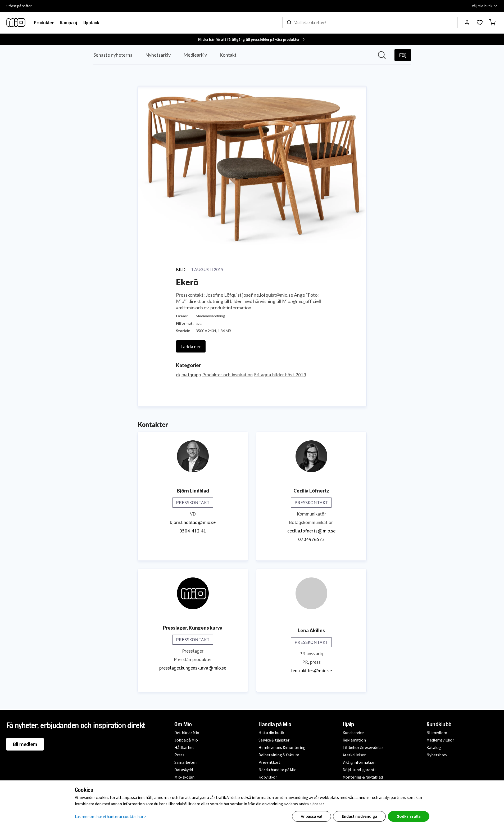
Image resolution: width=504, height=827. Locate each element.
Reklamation (354, 740)
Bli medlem (25, 744)
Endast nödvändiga (359, 816)
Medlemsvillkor (440, 740)
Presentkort (269, 762)
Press (179, 754)
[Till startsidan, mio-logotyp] (15, 22)
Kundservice (353, 732)
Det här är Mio (186, 732)
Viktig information (359, 762)
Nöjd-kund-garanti (359, 769)
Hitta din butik (271, 732)
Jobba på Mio (186, 740)
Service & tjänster (273, 740)
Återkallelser (354, 754)
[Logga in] (467, 22)
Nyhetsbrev (436, 754)
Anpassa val (311, 816)
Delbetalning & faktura (278, 754)
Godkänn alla (408, 816)
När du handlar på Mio (277, 769)
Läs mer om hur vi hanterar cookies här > (111, 816)
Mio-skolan (184, 777)
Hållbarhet (184, 747)
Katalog (433, 747)
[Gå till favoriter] (479, 22)
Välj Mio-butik (482, 5)
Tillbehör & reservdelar (363, 747)
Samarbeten (185, 762)
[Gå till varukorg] (492, 22)
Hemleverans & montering (281, 747)
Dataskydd (183, 769)
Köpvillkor (267, 777)
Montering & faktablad (363, 777)
